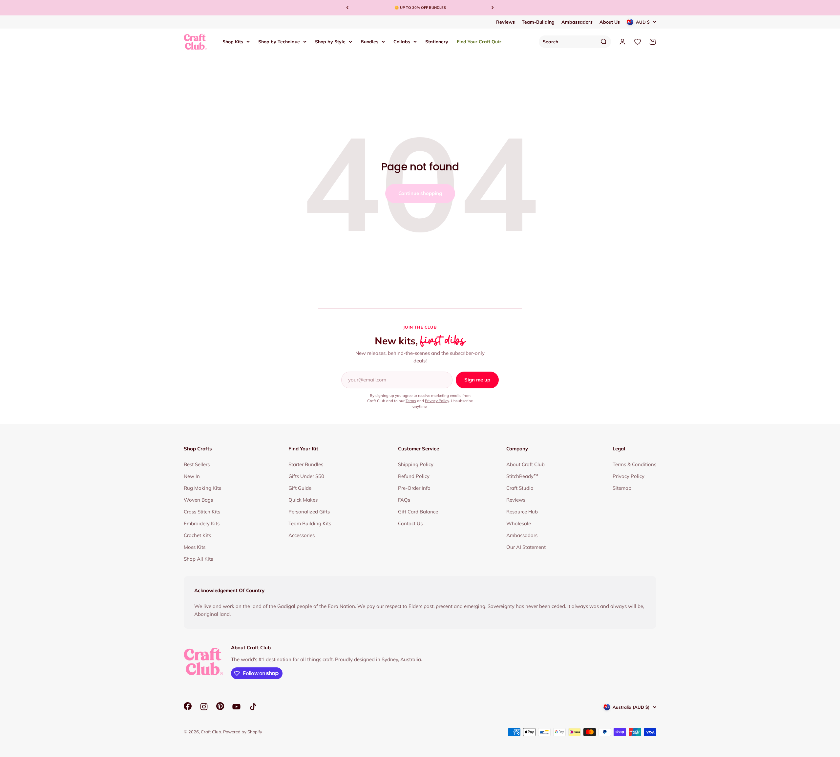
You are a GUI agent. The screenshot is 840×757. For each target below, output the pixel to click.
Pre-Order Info (414, 488)
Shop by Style (330, 41)
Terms (411, 400)
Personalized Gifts (309, 511)
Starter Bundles (305, 464)
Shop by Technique (279, 41)
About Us (609, 22)
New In (192, 476)
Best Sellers (197, 464)
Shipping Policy (415, 464)
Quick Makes (303, 500)
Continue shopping (420, 193)
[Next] (493, 8)
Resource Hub (522, 511)
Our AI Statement (526, 547)
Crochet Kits (197, 535)
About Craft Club (525, 464)
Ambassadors (577, 22)
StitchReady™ (522, 476)
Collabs (401, 41)
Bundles (369, 41)
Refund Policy (414, 476)
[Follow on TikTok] (253, 706)
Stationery (436, 41)
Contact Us (410, 523)
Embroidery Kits (202, 523)
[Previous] (347, 8)
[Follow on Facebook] (188, 708)
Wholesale (518, 523)
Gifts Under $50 (306, 476)
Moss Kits (194, 547)
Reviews (505, 22)
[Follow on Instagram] (204, 706)
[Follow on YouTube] (236, 706)
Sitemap (622, 488)
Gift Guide (299, 488)
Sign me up (477, 380)
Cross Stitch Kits (202, 511)
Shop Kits (232, 41)
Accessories (301, 535)
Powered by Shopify (242, 731)
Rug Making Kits (202, 488)
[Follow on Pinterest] (220, 708)
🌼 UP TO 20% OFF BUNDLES (420, 7)
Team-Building (538, 22)
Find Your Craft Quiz (479, 41)
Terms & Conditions (634, 464)
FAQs (404, 500)
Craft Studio (520, 488)
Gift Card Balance (418, 511)
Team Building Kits (309, 523)
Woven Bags (198, 500)
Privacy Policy (437, 400)
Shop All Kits (198, 559)
